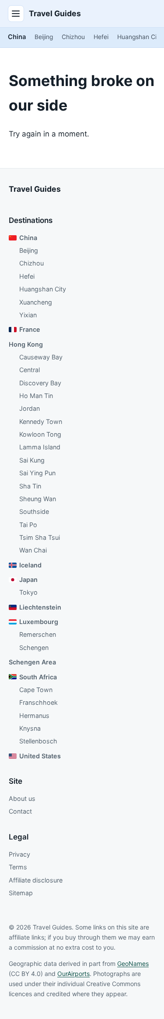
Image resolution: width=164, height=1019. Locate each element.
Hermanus (34, 715)
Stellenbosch (38, 741)
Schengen (34, 647)
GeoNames (133, 963)
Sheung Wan (37, 498)
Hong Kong (26, 344)
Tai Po (28, 524)
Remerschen (37, 634)
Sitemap (21, 893)
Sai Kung (32, 460)
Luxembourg (38, 621)
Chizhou (73, 36)
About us (22, 798)
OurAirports (73, 973)
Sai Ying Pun (37, 473)
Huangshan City (139, 36)
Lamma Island (39, 447)
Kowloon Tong (40, 434)
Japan (28, 579)
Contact (20, 811)
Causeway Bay (41, 357)
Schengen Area (32, 662)
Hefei (101, 36)
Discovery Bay (40, 383)
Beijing (44, 36)
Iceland (30, 565)
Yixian (28, 315)
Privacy (19, 854)
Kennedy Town (40, 421)
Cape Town (35, 689)
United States (40, 756)
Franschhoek (38, 702)
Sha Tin (30, 486)
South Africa (38, 677)
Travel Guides (55, 13)
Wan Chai (33, 550)
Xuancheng (35, 302)
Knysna (30, 728)
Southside (34, 511)
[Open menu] (16, 13)
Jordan (29, 408)
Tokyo (28, 592)
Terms (18, 867)
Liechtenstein (40, 607)
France (29, 329)
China (17, 37)
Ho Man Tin (36, 395)
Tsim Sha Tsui (39, 537)
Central (29, 369)
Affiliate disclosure (36, 880)
